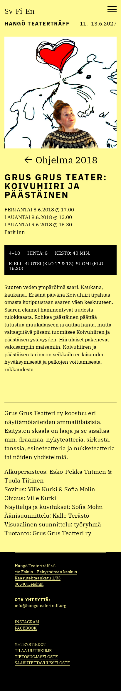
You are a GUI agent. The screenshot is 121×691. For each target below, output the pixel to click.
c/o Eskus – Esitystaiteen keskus (46, 571)
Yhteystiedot (30, 644)
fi (19, 11)
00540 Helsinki (29, 584)
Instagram (27, 622)
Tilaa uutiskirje (33, 650)
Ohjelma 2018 (67, 160)
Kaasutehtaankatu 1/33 (37, 578)
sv (8, 11)
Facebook (26, 628)
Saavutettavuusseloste (42, 663)
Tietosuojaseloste (36, 656)
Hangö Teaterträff (37, 23)
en (30, 11)
